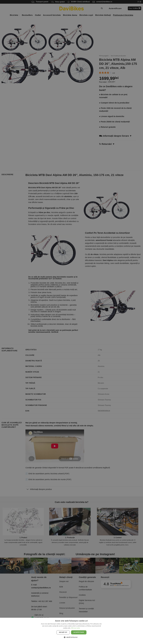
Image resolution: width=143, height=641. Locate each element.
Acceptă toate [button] (78, 632)
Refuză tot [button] (63, 632)
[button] (71, 637)
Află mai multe (75, 628)
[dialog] (71, 629)
